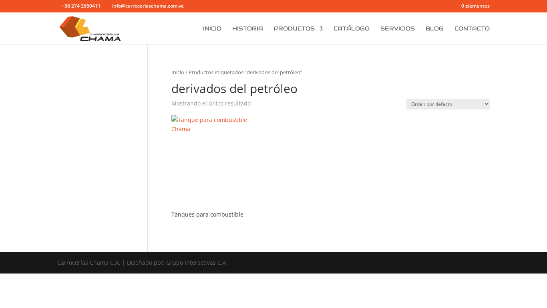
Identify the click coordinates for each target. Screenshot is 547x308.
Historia (247, 29)
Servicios (397, 29)
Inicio (212, 29)
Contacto (472, 29)
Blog (435, 29)
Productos (294, 29)
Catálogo (352, 29)
